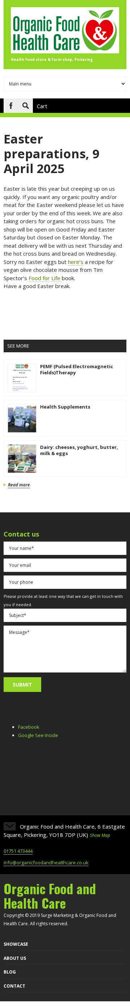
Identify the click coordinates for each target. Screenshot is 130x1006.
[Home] (65, 51)
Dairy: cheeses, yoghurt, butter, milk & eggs (79, 450)
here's (75, 261)
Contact (14, 986)
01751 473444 (18, 851)
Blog (10, 972)
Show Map (100, 835)
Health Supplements (65, 406)
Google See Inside (38, 735)
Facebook (11, 105)
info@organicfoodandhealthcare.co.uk (46, 862)
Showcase (16, 944)
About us (15, 958)
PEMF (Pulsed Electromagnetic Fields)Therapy (76, 369)
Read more (19, 485)
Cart (42, 106)
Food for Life (45, 278)
